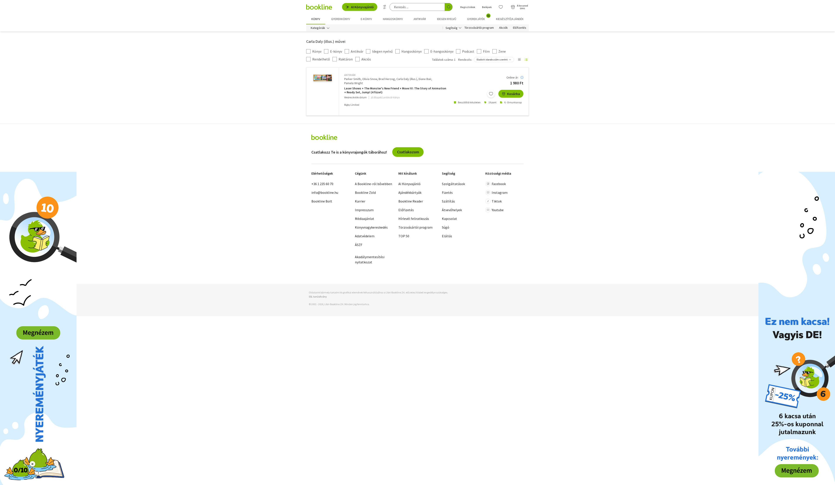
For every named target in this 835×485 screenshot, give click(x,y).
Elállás (447, 236)
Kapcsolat (449, 218)
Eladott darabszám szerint (492, 59)
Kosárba (513, 94)
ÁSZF (358, 244)
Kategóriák (318, 28)
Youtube (498, 210)
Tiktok (497, 201)
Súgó (445, 227)
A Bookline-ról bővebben (373, 184)
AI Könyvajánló (362, 7)
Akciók (503, 28)
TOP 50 (403, 236)
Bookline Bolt (321, 201)
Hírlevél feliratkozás (413, 218)
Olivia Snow (369, 79)
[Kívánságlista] (501, 7)
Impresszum (364, 210)
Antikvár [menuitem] (420, 19)
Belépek (487, 7)
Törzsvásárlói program (479, 28)
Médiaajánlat (364, 218)
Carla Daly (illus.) (406, 79)
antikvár (349, 75)
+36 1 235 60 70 (322, 184)
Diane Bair (425, 79)
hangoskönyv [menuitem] (393, 19)
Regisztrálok (467, 7)
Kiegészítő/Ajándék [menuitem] (510, 19)
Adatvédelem (364, 236)
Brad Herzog (387, 79)
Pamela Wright (353, 83)
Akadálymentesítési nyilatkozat (369, 259)
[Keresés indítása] (449, 7)
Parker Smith (352, 79)
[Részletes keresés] (385, 7)
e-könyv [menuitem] (366, 19)
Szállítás (448, 201)
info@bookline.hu (324, 192)
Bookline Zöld (365, 192)
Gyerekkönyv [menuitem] (340, 19)
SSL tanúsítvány (318, 296)
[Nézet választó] (519, 59)
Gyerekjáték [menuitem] (478, 17)
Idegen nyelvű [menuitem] (446, 19)
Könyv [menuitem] (315, 19)
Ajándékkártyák (409, 192)
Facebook (499, 184)
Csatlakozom (408, 151)
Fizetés (447, 192)
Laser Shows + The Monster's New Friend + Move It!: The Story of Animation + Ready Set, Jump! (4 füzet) (395, 90)
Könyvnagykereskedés (371, 227)
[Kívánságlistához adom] (491, 94)
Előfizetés (519, 28)
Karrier (360, 201)
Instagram (500, 192)
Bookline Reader (410, 201)
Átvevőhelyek (452, 210)
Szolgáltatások (453, 184)
